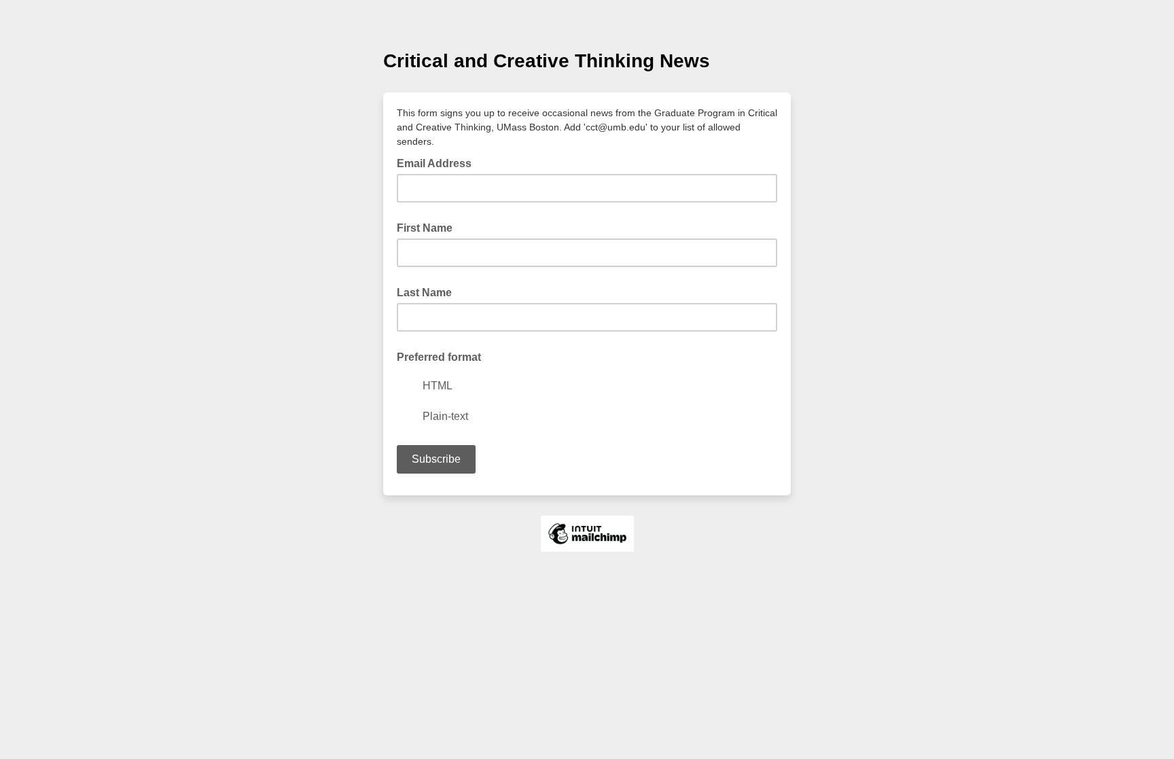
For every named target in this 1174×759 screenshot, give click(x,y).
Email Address (438, 162)
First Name (424, 228)
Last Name (424, 292)
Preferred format (439, 357)
